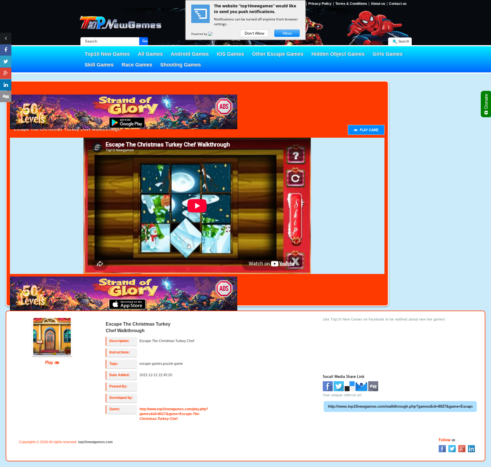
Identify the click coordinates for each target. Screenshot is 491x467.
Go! (145, 41)
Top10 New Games (107, 54)
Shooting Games (180, 65)
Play (50, 362)
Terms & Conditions (351, 4)
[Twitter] (452, 448)
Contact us (398, 4)
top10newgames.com (95, 442)
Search (403, 41)
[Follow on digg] (5, 96)
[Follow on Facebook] (5, 50)
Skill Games (99, 65)
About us (378, 4)
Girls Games (388, 54)
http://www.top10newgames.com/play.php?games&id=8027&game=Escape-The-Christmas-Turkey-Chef (174, 414)
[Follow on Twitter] (5, 61)
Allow (287, 33)
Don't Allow (254, 33)
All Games (150, 54)
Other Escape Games (277, 54)
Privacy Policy (320, 4)
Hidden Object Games (338, 54)
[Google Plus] (461, 448)
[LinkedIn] (471, 448)
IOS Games (230, 54)
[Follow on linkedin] (5, 85)
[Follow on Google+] (5, 73)
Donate (486, 102)
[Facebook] (442, 448)
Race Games (137, 65)
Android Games (190, 54)
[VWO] (213, 34)
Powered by (199, 34)
